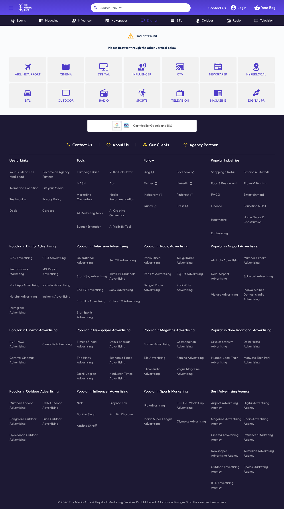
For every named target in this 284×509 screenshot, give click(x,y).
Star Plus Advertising (91, 301)
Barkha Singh (86, 414)
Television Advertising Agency (259, 453)
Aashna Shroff (87, 426)
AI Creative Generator (117, 213)
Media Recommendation (121, 197)
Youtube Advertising (56, 285)
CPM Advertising (54, 258)
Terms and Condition (24, 188)
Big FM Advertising (190, 274)
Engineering (219, 233)
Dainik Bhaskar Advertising (119, 344)
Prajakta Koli (118, 403)
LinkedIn (183, 183)
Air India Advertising (225, 260)
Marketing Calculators (85, 197)
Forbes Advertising (157, 344)
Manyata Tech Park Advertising (257, 360)
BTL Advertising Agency (222, 485)
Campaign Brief (88, 172)
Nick (80, 403)
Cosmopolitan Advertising (186, 344)
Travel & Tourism (255, 183)
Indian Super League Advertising (158, 421)
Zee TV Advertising (90, 290)
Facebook (183, 172)
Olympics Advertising (191, 421)
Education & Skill (255, 206)
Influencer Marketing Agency (258, 437)
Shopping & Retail (223, 172)
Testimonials (18, 199)
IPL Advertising (154, 405)
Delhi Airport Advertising (220, 276)
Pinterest (183, 195)
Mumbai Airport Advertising (255, 260)
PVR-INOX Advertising (18, 344)
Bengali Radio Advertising (153, 287)
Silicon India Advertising (152, 371)
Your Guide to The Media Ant (22, 174)
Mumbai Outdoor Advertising (21, 405)
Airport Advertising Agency (224, 405)
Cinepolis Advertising (57, 344)
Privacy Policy (51, 199)
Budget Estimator (89, 227)
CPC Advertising (21, 258)
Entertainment (254, 195)
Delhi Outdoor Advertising (52, 405)
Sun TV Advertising (122, 260)
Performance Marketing (19, 271)
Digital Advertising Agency (256, 405)
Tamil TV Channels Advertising (122, 276)
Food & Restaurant (224, 183)
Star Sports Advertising (85, 314)
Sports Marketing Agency (256, 469)
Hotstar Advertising (23, 296)
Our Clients (159, 144)
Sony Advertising (121, 290)
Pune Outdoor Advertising (52, 421)
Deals (13, 211)
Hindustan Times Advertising (120, 376)
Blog (147, 172)
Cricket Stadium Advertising (222, 344)
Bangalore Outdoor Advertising (23, 421)
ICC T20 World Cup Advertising (190, 405)
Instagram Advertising (18, 310)
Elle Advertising (154, 358)
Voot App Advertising (24, 285)
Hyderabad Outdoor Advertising (24, 437)
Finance (216, 206)
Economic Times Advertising (120, 360)
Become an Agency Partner (55, 174)
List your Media (52, 188)
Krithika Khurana (121, 414)
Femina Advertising (190, 358)
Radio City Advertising (185, 287)
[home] (23, 7)
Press (180, 206)
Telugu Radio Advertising (185, 260)
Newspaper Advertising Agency (224, 453)
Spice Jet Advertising (258, 276)
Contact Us (217, 8)
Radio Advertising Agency (256, 421)
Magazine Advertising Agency (226, 421)
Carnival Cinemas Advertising (22, 360)
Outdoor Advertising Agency (225, 469)
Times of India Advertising (87, 344)
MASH (81, 183)
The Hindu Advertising (85, 360)
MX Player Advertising (50, 271)
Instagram (151, 195)
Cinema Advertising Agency (225, 437)
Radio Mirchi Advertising (152, 260)
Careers (48, 211)
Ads (112, 183)
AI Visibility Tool (120, 227)
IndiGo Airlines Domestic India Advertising (254, 294)
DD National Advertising (85, 260)
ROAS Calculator (121, 172)
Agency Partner (203, 144)
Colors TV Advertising (124, 301)
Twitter (149, 183)
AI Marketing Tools (90, 213)
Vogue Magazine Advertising (188, 371)
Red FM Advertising (157, 274)
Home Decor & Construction (254, 219)
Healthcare (219, 220)
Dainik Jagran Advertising (86, 376)
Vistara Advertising (224, 294)
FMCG (215, 195)
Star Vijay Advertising (92, 276)
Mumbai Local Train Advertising (224, 360)
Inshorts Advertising (56, 296)
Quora (148, 206)
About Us (120, 144)
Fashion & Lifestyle (257, 172)
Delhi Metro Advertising (252, 344)
